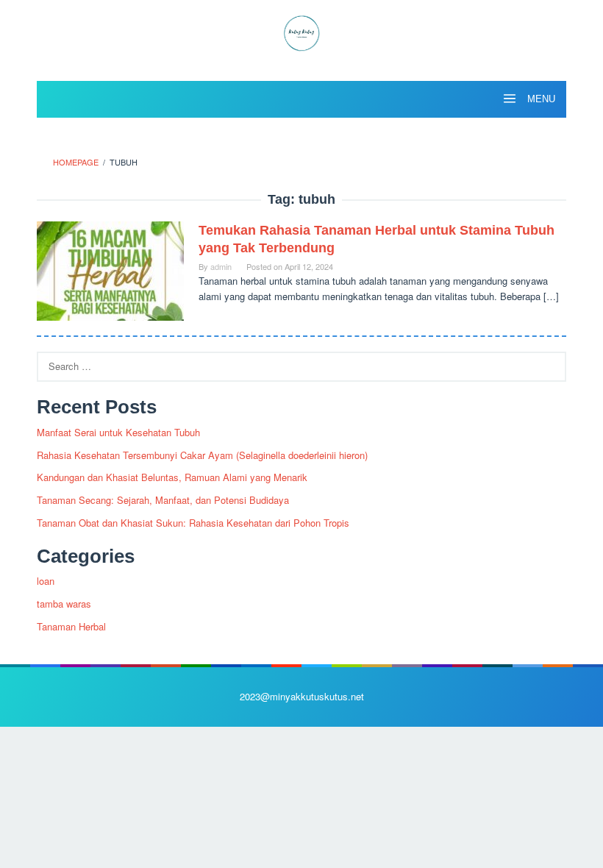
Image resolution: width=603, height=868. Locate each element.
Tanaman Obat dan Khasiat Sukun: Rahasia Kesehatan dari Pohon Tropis (193, 523)
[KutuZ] (301, 31)
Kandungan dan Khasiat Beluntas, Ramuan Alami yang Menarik (172, 477)
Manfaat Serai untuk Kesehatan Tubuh (118, 432)
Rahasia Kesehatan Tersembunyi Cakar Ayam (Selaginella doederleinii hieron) (202, 455)
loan (45, 581)
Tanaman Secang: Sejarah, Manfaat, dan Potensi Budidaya (163, 500)
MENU (539, 98)
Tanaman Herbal (71, 626)
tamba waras (64, 604)
